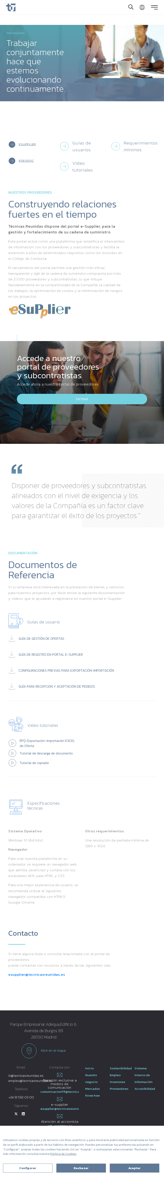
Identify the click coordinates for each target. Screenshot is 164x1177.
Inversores (117, 1081)
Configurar (27, 1168)
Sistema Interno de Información (143, 1075)
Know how (92, 1095)
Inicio (89, 1068)
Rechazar (81, 1168)
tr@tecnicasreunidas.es (26, 1075)
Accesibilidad (145, 1088)
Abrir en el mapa (53, 1050)
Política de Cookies (63, 1154)
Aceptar (134, 1168)
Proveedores (119, 1088)
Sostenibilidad (121, 1068)
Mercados (92, 1088)
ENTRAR (82, 399)
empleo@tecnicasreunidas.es (30, 1080)
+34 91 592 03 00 (21, 1097)
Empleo (115, 1075)
